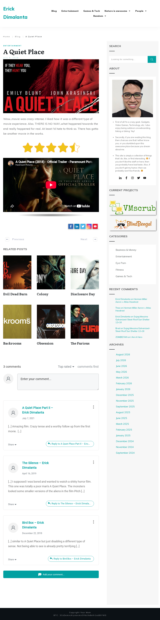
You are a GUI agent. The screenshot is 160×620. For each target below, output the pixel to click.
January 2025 (123, 435)
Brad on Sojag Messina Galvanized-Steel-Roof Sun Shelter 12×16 (132, 329)
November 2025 (125, 400)
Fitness (120, 269)
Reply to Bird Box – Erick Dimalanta (72, 558)
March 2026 (122, 377)
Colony (42, 294)
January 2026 (123, 389)
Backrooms (12, 343)
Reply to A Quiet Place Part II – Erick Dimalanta (73, 443)
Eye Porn (121, 263)
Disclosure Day (83, 294)
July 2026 (121, 360)
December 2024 (125, 441)
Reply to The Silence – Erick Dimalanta (72, 503)
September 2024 (125, 452)
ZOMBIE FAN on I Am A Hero (128, 337)
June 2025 (121, 418)
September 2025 (125, 406)
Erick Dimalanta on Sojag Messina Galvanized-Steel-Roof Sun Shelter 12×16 (132, 319)
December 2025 (125, 394)
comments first (88, 366)
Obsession (45, 343)
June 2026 (121, 366)
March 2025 (122, 423)
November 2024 (125, 447)
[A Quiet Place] (51, 86)
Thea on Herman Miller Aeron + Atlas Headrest (133, 309)
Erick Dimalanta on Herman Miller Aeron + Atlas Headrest (131, 300)
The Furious (80, 343)
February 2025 (124, 429)
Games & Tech (124, 276)
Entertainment (12, 46)
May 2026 (121, 371)
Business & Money (126, 249)
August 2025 (123, 412)
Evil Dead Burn (15, 294)
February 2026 (124, 383)
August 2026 (123, 354)
